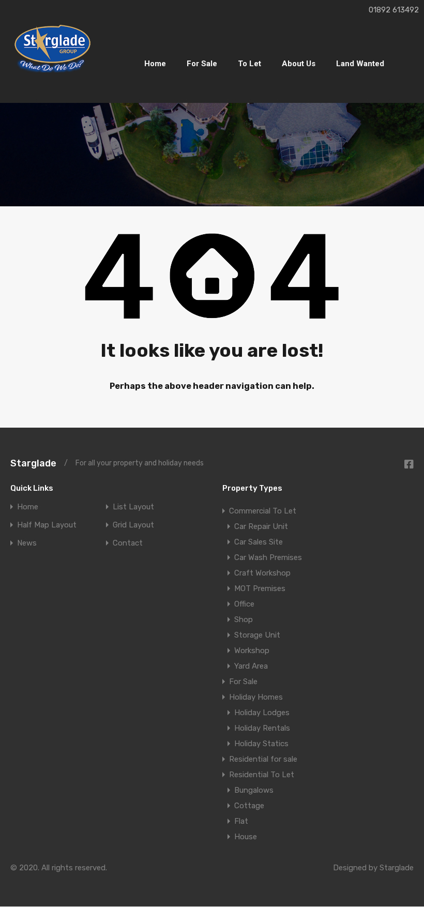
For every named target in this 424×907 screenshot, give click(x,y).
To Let (249, 63)
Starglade (33, 463)
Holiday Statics (261, 743)
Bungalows (254, 790)
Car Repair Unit (261, 526)
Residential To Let (261, 774)
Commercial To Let (262, 511)
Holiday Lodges (262, 712)
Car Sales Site (258, 542)
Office (244, 604)
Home (155, 63)
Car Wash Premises (268, 557)
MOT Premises (259, 588)
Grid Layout (133, 525)
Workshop (251, 650)
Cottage (249, 805)
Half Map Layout (47, 525)
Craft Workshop (262, 573)
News (27, 543)
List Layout (133, 507)
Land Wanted (360, 63)
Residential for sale (263, 759)
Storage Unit (257, 635)
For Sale (202, 63)
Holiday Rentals (262, 728)
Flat (241, 821)
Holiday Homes (256, 697)
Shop (243, 619)
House (245, 836)
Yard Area (251, 666)
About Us (298, 63)
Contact (128, 543)
